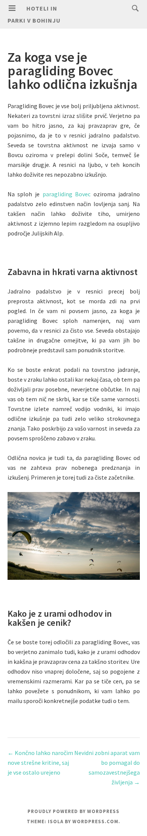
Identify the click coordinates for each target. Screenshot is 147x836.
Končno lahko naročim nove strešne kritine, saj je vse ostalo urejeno (40, 762)
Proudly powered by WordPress (73, 811)
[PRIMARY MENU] (12, 8)
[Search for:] (133, 8)
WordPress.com (95, 821)
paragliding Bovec (67, 194)
